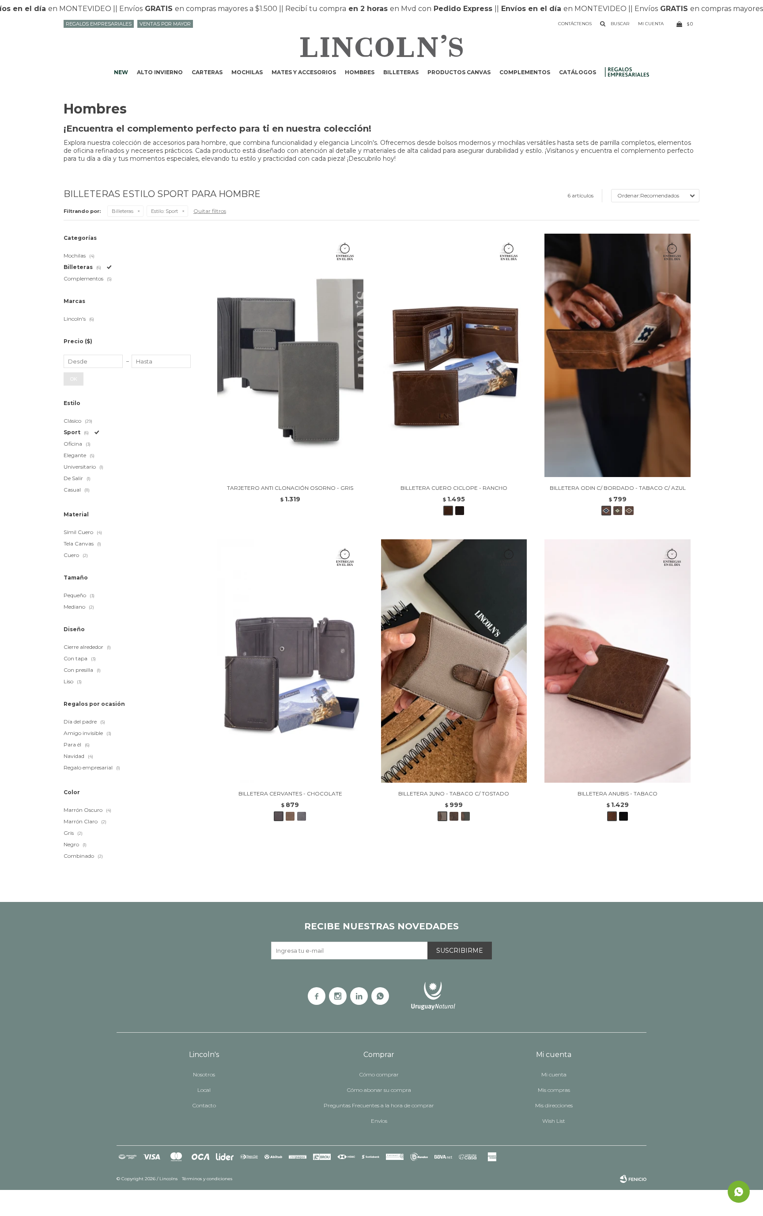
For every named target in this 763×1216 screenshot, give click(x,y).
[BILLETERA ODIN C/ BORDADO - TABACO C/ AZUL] (617, 355)
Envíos (379, 1121)
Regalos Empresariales (99, 24)
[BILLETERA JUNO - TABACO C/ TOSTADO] (454, 661)
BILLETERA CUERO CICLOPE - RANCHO (453, 488)
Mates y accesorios (304, 72)
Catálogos (577, 72)
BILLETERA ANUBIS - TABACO (617, 793)
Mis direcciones (554, 1105)
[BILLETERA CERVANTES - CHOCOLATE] (290, 661)
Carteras (207, 72)
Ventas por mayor (165, 24)
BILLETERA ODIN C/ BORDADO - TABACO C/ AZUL (618, 488)
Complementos (524, 72)
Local (204, 1090)
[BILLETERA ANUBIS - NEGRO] (623, 816)
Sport (164, 211)
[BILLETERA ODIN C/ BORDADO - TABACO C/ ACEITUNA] (617, 510)
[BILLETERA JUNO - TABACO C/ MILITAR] (465, 816)
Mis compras (554, 1090)
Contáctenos (575, 24)
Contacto (204, 1105)
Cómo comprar (379, 1074)
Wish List (553, 1121)
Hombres (359, 72)
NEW (121, 72)
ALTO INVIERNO (160, 72)
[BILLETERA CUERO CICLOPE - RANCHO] (454, 355)
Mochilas (247, 72)
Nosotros (204, 1074)
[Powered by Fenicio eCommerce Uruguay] (633, 1179)
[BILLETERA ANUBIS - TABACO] (617, 661)
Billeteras (401, 72)
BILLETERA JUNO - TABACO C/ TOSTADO (453, 793)
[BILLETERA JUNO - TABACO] (453, 816)
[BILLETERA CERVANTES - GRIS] (301, 816)
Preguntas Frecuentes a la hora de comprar (379, 1105)
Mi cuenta (554, 1074)
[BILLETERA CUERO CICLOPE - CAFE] (459, 510)
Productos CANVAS (459, 72)
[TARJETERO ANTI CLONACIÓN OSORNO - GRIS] (290, 355)
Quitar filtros (209, 211)
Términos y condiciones (207, 1179)
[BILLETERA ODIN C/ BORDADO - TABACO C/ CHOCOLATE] (629, 510)
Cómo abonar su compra (379, 1090)
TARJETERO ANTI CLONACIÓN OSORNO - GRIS (290, 488)
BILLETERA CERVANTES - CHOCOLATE (290, 793)
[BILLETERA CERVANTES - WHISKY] (290, 816)
